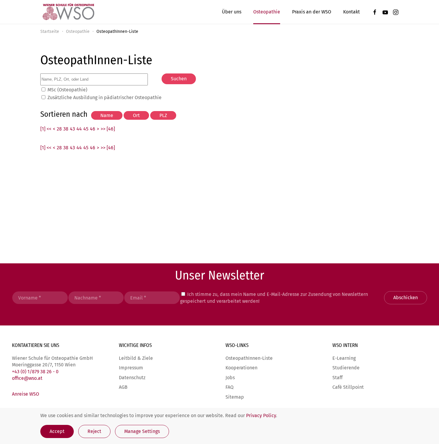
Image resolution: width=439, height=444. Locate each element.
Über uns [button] (231, 12)
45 (85, 129)
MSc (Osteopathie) (67, 90)
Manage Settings (142, 431)
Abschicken (405, 297)
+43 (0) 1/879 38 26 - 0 (35, 371)
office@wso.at (27, 378)
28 (59, 129)
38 (65, 129)
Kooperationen (241, 368)
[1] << (45, 129)
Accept (57, 431)
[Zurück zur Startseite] (68, 12)
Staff (337, 377)
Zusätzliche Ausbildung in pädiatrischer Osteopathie (104, 97)
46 (92, 129)
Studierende (346, 368)
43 (72, 129)
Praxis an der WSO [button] (311, 12)
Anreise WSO (25, 394)
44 (79, 129)
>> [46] (108, 129)
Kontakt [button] (351, 12)
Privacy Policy (261, 415)
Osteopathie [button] (266, 12)
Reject (94, 431)
